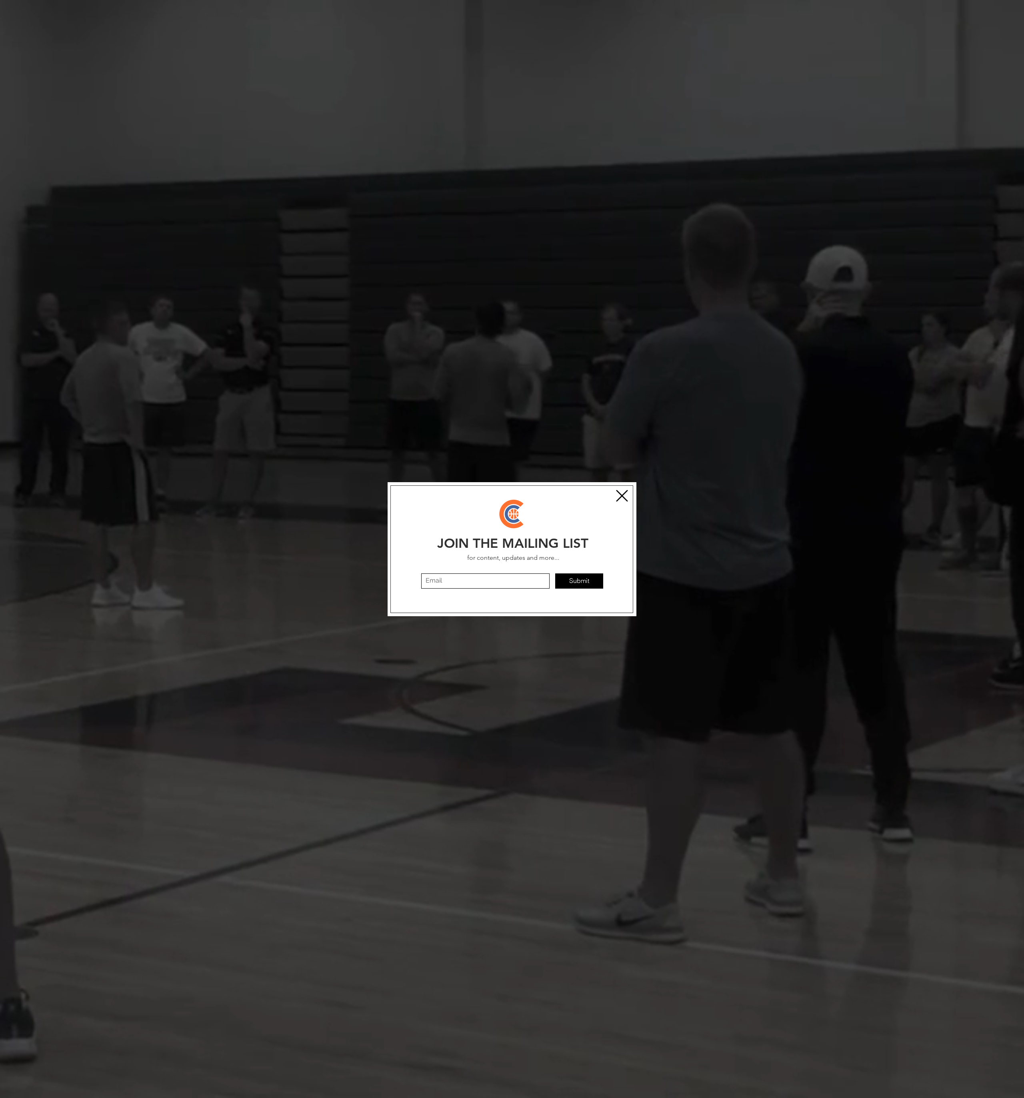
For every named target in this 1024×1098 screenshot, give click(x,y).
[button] (622, 496)
